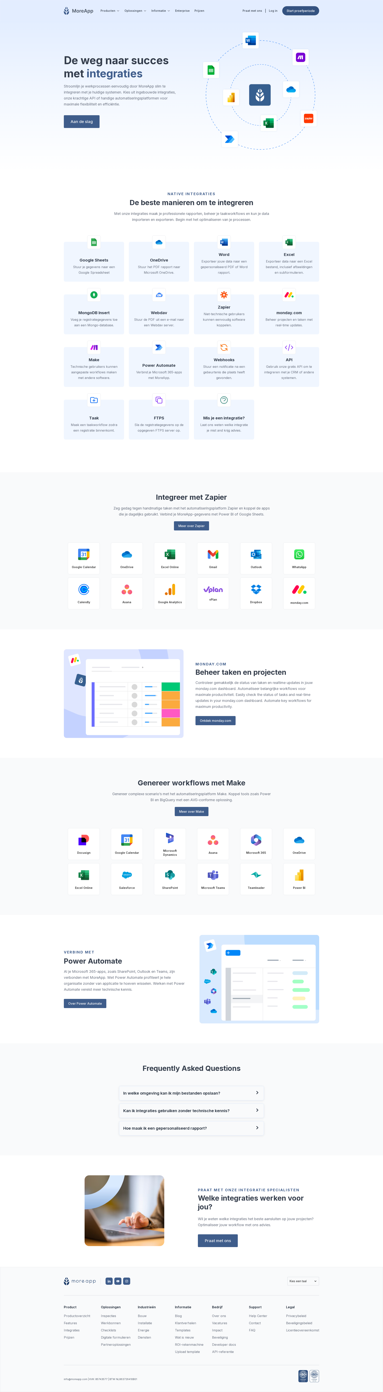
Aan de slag (82, 121)
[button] (110, 10)
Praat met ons (218, 1240)
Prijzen (199, 10)
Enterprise (182, 10)
